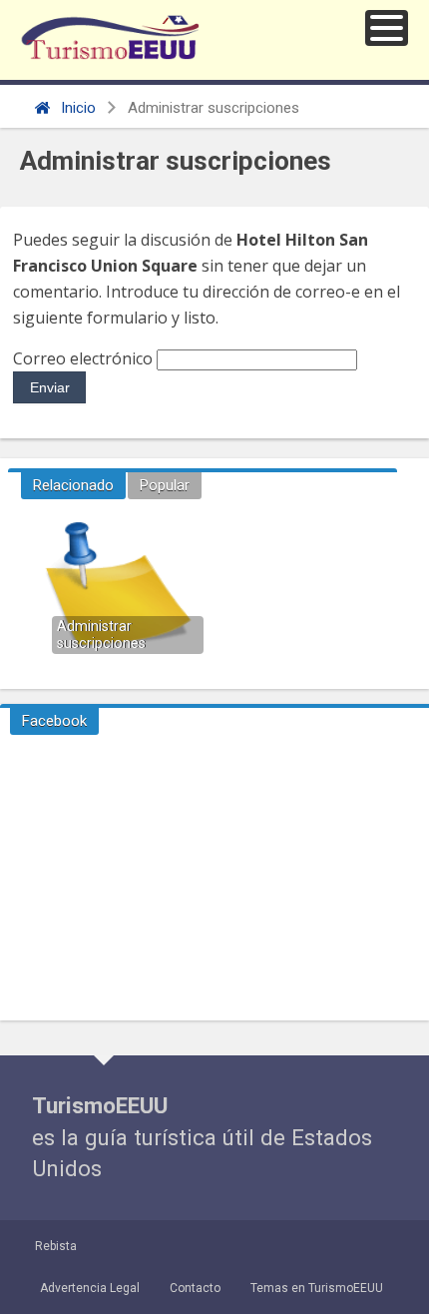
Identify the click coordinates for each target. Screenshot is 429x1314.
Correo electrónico (83, 358)
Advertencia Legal (90, 1288)
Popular (165, 485)
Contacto (195, 1288)
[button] (386, 28)
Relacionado (73, 485)
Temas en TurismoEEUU (316, 1288)
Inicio (76, 108)
